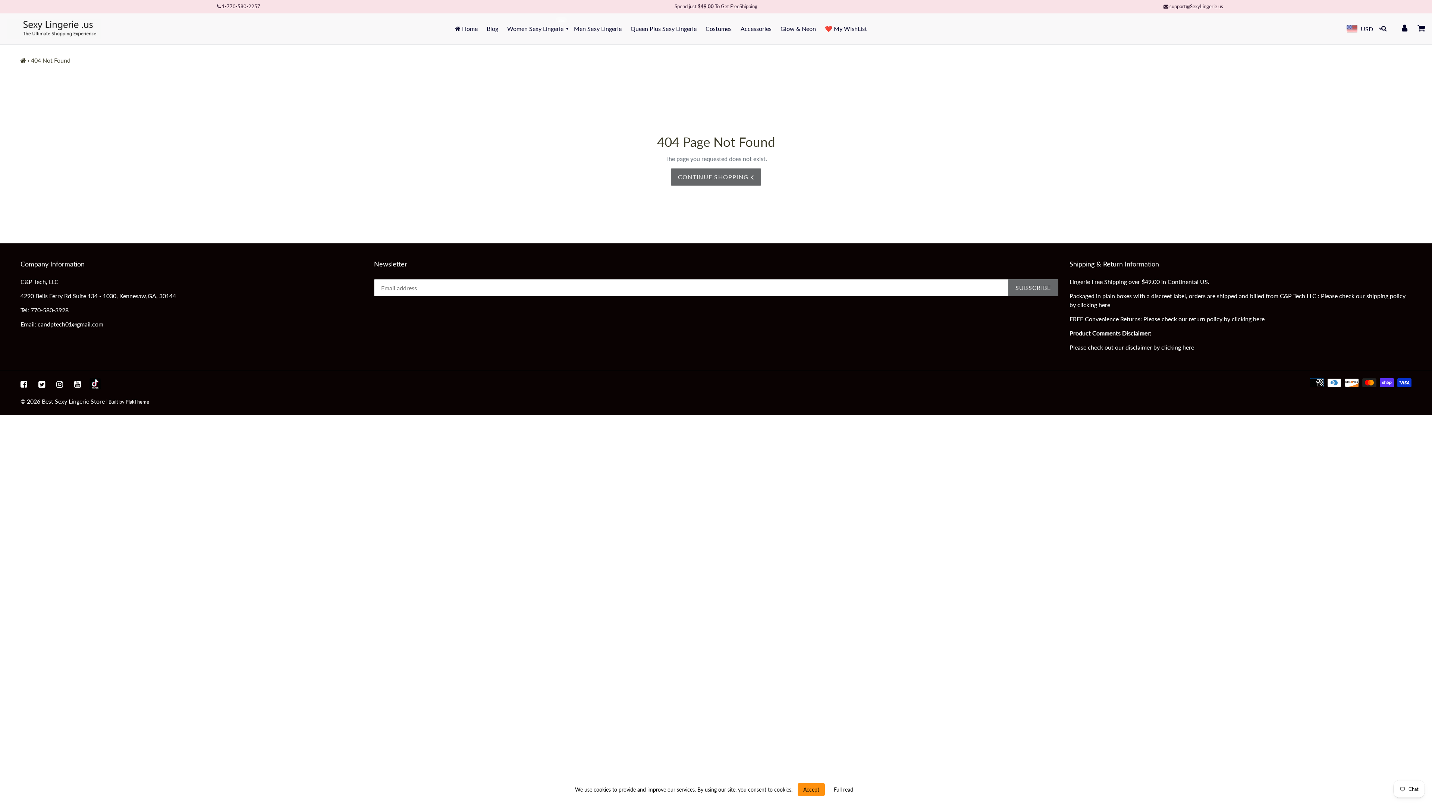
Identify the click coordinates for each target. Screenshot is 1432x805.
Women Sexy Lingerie (535, 28)
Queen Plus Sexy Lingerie (664, 28)
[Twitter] (41, 383)
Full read (843, 789)
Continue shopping (714, 176)
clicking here (1093, 304)
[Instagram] (59, 383)
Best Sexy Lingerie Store (73, 401)
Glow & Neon (798, 28)
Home (469, 28)
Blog (492, 28)
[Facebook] (24, 383)
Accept (811, 789)
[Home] (23, 60)
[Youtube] (77, 383)
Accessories (756, 28)
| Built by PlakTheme (127, 402)
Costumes (719, 28)
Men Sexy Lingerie (598, 28)
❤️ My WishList (846, 28)
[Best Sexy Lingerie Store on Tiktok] (95, 383)
